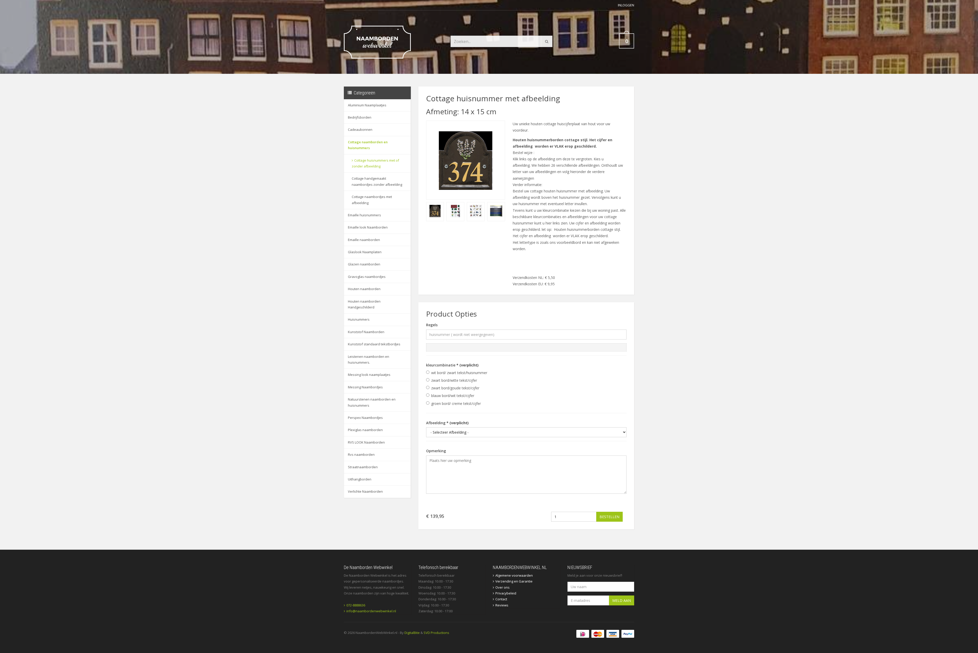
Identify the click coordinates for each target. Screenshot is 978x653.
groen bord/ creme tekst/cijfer (456, 403)
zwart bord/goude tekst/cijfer (455, 388)
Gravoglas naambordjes (367, 276)
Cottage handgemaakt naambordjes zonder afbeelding (377, 181)
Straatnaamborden (363, 467)
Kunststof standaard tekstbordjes (374, 344)
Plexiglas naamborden (365, 430)
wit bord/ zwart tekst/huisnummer (459, 372)
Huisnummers (359, 319)
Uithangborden (359, 479)
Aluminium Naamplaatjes (367, 105)
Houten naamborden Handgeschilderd (364, 304)
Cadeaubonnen (360, 129)
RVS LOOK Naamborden (366, 442)
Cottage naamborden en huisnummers (368, 145)
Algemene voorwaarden (514, 575)
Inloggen (626, 5)
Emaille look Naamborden (368, 227)
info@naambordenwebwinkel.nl (371, 611)
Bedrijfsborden (359, 117)
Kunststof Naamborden (366, 332)
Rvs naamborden (361, 454)
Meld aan (621, 600)
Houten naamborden (364, 289)
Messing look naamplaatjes (369, 374)
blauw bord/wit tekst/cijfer (452, 395)
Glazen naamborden (364, 264)
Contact (501, 599)
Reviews (501, 605)
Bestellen (609, 516)
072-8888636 (355, 605)
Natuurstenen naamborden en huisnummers (372, 402)
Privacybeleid (505, 593)
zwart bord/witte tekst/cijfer (454, 380)
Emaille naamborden (364, 239)
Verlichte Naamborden (365, 491)
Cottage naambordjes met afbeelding (372, 199)
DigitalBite (412, 632)
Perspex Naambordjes (365, 417)
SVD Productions (436, 632)
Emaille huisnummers (364, 215)
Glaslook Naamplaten (365, 252)
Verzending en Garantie (514, 581)
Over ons (502, 587)
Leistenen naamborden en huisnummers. (368, 359)
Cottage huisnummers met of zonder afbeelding (375, 163)
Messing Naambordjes (365, 387)
